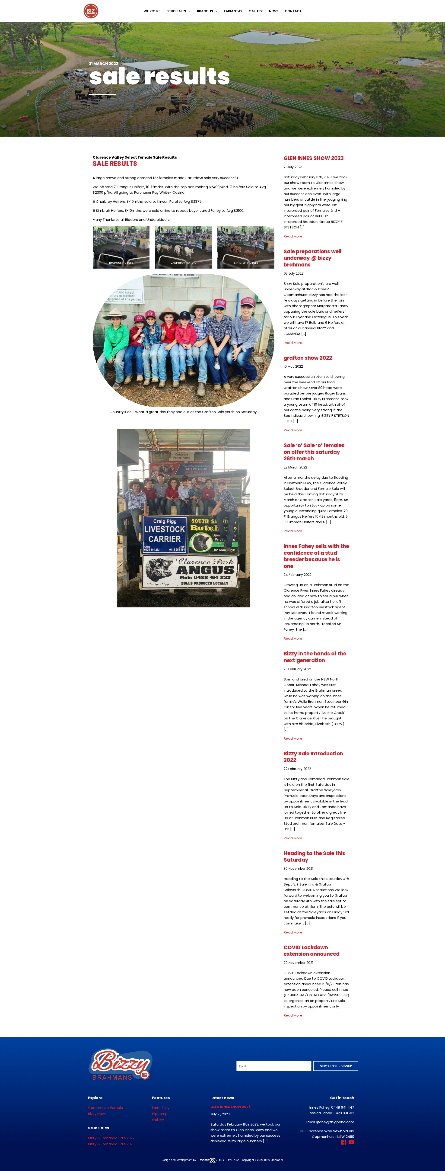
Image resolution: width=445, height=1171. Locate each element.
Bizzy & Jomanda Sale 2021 (111, 1144)
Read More (293, 236)
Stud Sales (176, 11)
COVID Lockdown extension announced (312, 951)
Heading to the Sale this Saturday (314, 857)
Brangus (205, 11)
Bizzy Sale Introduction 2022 (313, 757)
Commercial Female (105, 1107)
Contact (293, 11)
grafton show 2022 (308, 358)
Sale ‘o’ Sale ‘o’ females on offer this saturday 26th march (314, 452)
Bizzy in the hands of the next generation (315, 657)
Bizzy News (97, 1113)
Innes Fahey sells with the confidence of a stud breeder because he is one (316, 556)
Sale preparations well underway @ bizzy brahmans (312, 258)
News (273, 11)
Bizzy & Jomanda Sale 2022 (111, 1138)
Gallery (256, 11)
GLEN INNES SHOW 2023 (314, 158)
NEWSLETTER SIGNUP (336, 1066)
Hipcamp (160, 1113)
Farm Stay (233, 11)
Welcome (152, 11)
